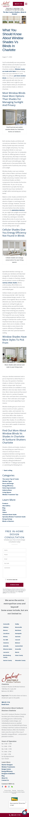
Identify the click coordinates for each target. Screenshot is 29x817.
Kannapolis (18, 633)
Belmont (17, 643)
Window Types (7, 481)
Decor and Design (8, 483)
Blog (3, 508)
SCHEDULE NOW (14, 584)
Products (5, 503)
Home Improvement (9, 488)
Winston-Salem (7, 649)
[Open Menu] (26, 4)
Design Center (6, 769)
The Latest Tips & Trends (10, 479)
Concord (17, 639)
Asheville (5, 646)
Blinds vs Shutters (8, 521)
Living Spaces (6, 492)
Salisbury (5, 627)
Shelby (17, 624)
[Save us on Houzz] (12, 787)
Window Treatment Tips (10, 494)
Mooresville (18, 627)
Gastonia (17, 636)
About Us (4, 778)
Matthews (18, 630)
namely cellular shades (9, 283)
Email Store (5, 704)
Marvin (17, 652)
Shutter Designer (7, 765)
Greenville (18, 649)
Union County (19, 655)
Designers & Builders (8, 773)
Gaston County (7, 660)
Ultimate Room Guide (9, 514)
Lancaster (6, 652)
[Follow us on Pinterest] (5, 787)
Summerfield (19, 646)
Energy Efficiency (7, 486)
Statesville (6, 624)
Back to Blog (8, 470)
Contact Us (5, 780)
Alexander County (20, 660)
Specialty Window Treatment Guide (14, 517)
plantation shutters (18, 210)
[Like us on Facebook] (2, 787)
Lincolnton (6, 633)
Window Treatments (8, 767)
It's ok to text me (12, 579)
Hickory (5, 636)
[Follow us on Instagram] (9, 787)
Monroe (5, 630)
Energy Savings (7, 519)
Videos (4, 512)
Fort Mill (5, 639)
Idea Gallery (6, 506)
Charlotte (6, 643)
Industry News (7, 490)
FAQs (4, 510)
